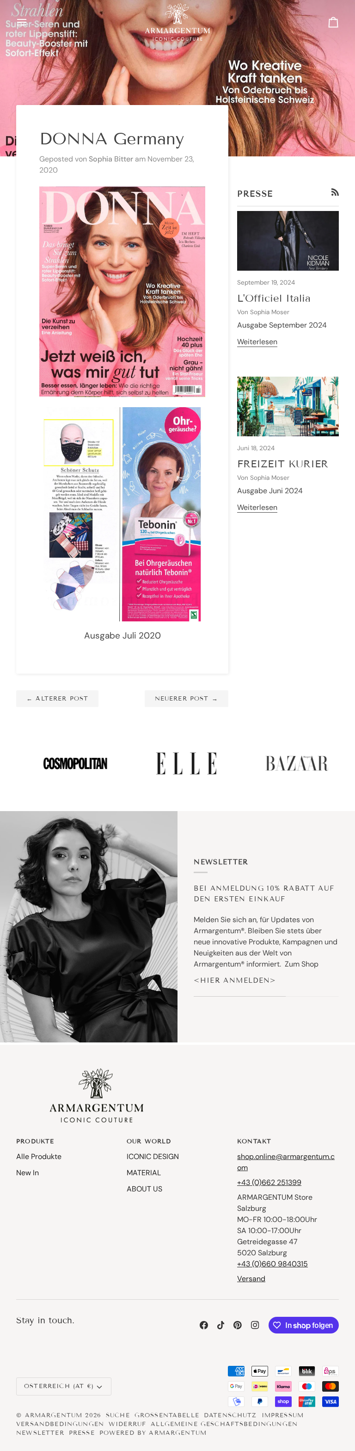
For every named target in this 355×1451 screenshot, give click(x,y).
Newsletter (40, 1433)
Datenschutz (230, 1415)
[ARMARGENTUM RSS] (335, 192)
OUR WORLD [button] (149, 1141)
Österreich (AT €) (59, 1386)
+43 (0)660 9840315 (272, 1264)
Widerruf (127, 1424)
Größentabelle (167, 1415)
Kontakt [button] (254, 1141)
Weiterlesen (257, 342)
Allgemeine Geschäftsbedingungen (224, 1424)
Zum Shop (301, 964)
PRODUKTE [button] (35, 1141)
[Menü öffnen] (30, 22)
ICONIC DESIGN (153, 1156)
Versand (251, 1279)
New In (27, 1173)
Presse (82, 1433)
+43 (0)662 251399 (269, 1182)
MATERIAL (144, 1173)
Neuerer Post (186, 698)
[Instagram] (255, 1325)
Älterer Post (57, 698)
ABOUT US (144, 1189)
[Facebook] (204, 1325)
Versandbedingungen (60, 1424)
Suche (118, 1415)
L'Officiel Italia (274, 298)
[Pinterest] (237, 1325)
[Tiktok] (221, 1325)
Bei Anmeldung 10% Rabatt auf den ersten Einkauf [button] (264, 893)
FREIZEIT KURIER (282, 464)
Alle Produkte (38, 1156)
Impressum (283, 1415)
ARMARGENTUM (54, 1415)
